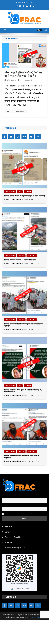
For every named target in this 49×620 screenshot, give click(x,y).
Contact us (9, 532)
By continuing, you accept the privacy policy (22, 514)
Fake (19, 192)
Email (4, 505)
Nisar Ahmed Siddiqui (28, 80)
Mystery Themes (36, 617)
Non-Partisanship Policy (15, 548)
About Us (8, 527)
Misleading (31, 256)
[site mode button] (39, 30)
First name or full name (11, 496)
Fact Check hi (10, 192)
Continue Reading (17, 111)
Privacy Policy (10, 542)
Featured (28, 192)
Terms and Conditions (14, 537)
